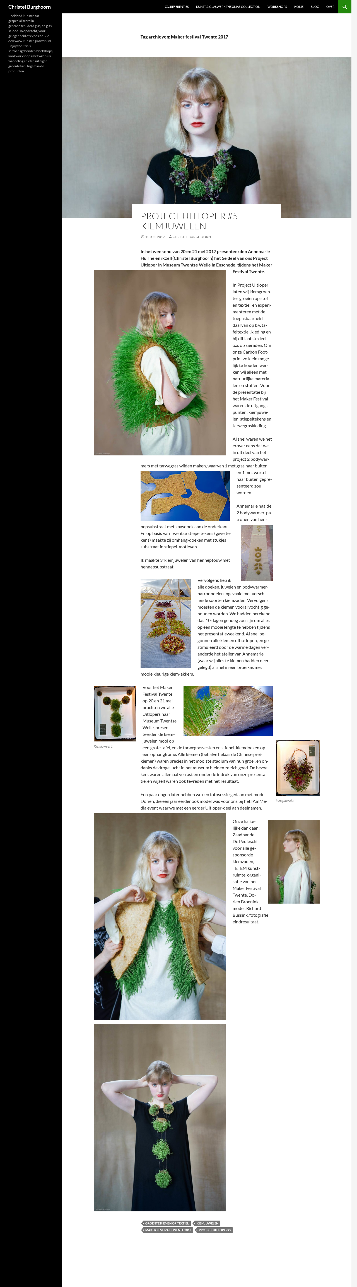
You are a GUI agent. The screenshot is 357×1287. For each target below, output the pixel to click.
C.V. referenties (177, 6)
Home (298, 6)
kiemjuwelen (207, 1223)
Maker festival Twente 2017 (168, 1230)
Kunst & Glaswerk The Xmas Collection (228, 6)
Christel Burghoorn (29, 7)
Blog (315, 6)
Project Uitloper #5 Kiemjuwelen (189, 221)
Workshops (277, 6)
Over (330, 6)
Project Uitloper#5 (215, 1230)
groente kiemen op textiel (167, 1223)
